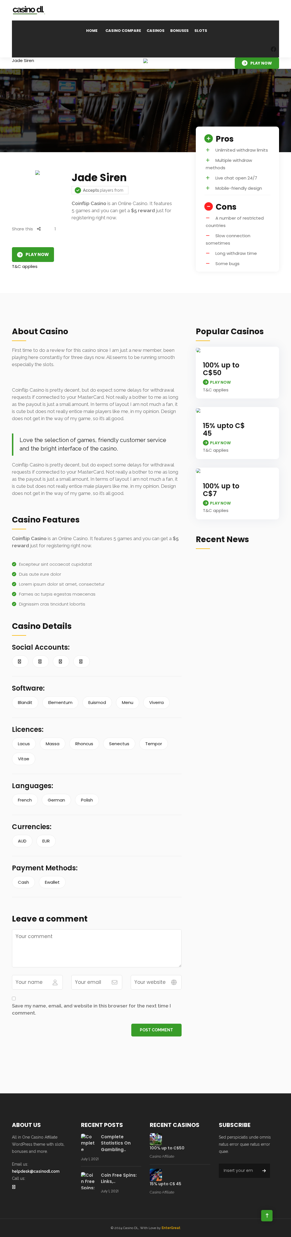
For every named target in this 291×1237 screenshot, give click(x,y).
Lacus (24, 744)
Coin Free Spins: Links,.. (119, 1178)
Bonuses (179, 30)
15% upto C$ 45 (224, 429)
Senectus (119, 744)
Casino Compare (123, 30)
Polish (87, 800)
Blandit (25, 702)
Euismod (97, 702)
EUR (46, 841)
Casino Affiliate (162, 1156)
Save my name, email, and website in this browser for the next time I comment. (91, 1009)
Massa (52, 744)
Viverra (156, 702)
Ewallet (52, 882)
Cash (23, 882)
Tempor (153, 744)
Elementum (60, 702)
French (25, 800)
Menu (127, 702)
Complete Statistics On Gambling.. (116, 1143)
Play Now (261, 63)
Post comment (156, 1030)
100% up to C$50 (221, 368)
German (56, 800)
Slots (200, 30)
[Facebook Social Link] (273, 49)
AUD (22, 841)
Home (91, 30)
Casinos (156, 30)
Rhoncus (84, 744)
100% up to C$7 (221, 489)
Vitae (23, 759)
